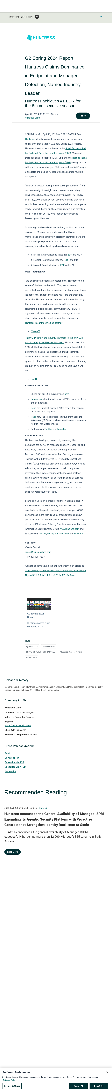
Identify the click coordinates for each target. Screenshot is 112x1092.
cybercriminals (49, 646)
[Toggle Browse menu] (101, 16)
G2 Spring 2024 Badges (35, 615)
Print (7, 753)
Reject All (98, 1086)
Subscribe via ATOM (15, 767)
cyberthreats (31, 657)
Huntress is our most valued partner (43, 323)
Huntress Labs (32, 117)
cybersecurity (31, 646)
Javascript (10, 771)
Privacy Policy (9, 1080)
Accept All (78, 1086)
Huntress (42, 808)
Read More (12, 852)
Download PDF (12, 757)
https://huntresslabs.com (18, 725)
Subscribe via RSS (14, 762)
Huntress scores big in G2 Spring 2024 (38, 625)
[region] (56, 1080)
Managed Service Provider (71, 652)
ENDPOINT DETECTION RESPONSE (40, 652)
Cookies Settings (12, 1086)
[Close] (107, 1072)
